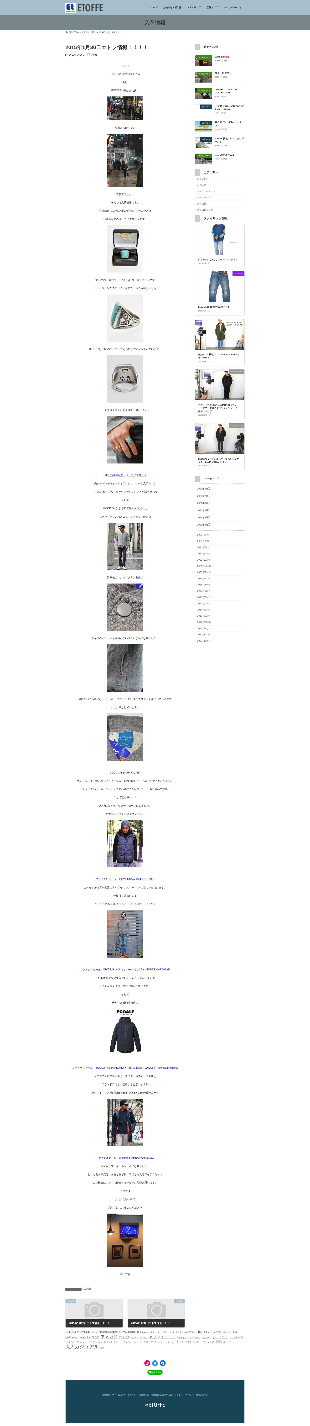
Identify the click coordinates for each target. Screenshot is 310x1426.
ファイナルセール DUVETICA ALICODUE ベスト (125, 879)
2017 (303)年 (204, 591)
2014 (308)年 (204, 609)
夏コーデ (227, 1342)
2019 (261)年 (204, 578)
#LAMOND (83, 1331)
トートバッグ (169, 1342)
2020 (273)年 (204, 572)
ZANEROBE (93, 1337)
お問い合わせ (202, 1395)
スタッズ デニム (223, 73)
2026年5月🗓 (203, 510)
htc (200, 1331)
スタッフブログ (205, 197)
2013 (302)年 (204, 616)
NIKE (68, 1337)
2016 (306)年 (204, 597)
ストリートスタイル (122, 1342)
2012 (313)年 (204, 622)
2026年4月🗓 (203, 517)
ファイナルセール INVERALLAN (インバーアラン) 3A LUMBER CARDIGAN (125, 969)
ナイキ (180, 1342)
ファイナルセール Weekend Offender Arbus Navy (125, 1158)
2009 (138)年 (204, 641)
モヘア (196, 1342)
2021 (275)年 (204, 566)
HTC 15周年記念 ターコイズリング (125, 475)
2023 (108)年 (204, 553)
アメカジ (109, 1337)
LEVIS (235, 1332)
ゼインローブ (146, 1342)
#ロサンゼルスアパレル (186, 1332)
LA (223, 1332)
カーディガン (182, 1337)
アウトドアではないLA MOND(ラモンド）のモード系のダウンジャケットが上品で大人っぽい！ (218, 408)
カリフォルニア (162, 1337)
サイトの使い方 (119, 1395)
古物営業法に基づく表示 (162, 1395)
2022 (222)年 (204, 559)
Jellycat (217, 1332)
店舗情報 (106, 1395)
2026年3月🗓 (203, 524)
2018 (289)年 (204, 585)
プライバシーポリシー (184, 1395)
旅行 (102, 1348)
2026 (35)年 (203, 535)
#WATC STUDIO (130, 1332)
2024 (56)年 (203, 547)
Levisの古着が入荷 (224, 155)
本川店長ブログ (205, 210)
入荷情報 (87, 1289)
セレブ (135, 1342)
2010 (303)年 (204, 634)
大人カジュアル (82, 1346)
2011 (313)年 (203, 628)
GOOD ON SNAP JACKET (125, 772)
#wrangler (144, 1332)
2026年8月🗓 (203, 489)
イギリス (135, 1337)
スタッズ (108, 1342)
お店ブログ (202, 178)
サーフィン (236, 1337)
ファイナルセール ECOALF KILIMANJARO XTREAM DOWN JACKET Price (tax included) (125, 1067)
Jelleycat (208, 1332)
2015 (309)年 (204, 603)
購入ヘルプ (132, 1395)
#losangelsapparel (110, 1331)
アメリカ (124, 1337)
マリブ (188, 1342)
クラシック (206, 1337)
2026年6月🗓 (203, 503)
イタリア (144, 1337)
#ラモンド (156, 1331)
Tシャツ (75, 1337)
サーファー (219, 1337)
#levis (94, 1332)
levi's (228, 1332)
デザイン (158, 1342)
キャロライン (195, 1337)
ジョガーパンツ (95, 1342)
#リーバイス (169, 1332)
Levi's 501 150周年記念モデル (214, 307)
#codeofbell (70, 1332)
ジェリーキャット (206, 191)
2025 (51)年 (203, 541)
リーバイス (207, 1341)
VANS (83, 1337)
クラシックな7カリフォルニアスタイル (218, 259)
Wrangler (222, 56)
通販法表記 (144, 1395)
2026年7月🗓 (203, 496)
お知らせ (201, 185)
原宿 (219, 1341)
